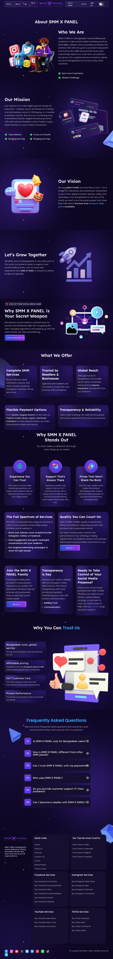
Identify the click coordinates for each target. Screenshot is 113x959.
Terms (83, 4)
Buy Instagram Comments (83, 893)
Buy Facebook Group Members (48, 885)
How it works (70, 4)
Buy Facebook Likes (43, 889)
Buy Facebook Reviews (44, 901)
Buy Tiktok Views (79, 930)
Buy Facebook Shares (44, 897)
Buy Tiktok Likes (78, 922)
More (33, 3)
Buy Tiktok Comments (81, 926)
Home (8, 4)
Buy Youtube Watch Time (45, 922)
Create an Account (13, 338)
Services (38, 852)
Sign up (92, 4)
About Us (38, 848)
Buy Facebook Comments (46, 881)
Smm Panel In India (81, 844)
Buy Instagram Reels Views (83, 881)
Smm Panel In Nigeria (82, 852)
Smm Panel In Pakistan (82, 856)
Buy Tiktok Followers (80, 918)
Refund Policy (40, 864)
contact (95, 606)
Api (25, 4)
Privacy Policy (40, 869)
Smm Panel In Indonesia (83, 848)
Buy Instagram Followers (82, 889)
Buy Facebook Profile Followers (48, 893)
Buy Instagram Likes (80, 885)
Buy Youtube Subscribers (45, 918)
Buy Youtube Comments (45, 926)
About (17, 4)
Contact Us (39, 856)
